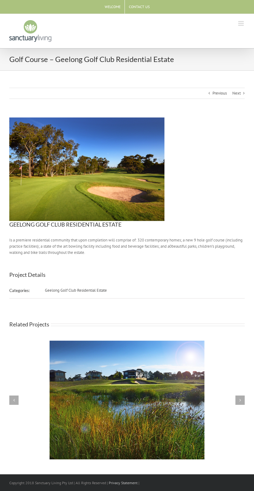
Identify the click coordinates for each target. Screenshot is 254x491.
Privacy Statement (123, 482)
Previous (219, 93)
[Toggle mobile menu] (241, 23)
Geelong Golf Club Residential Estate (76, 290)
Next (236, 93)
